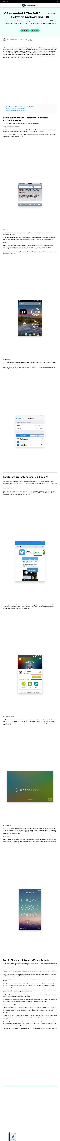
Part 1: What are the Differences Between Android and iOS (20, 106)
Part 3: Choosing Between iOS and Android (16, 110)
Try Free (25, 30)
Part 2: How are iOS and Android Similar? (15, 108)
